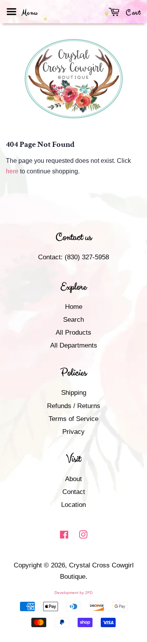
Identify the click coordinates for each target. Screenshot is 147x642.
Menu (28, 12)
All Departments (73, 345)
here (12, 171)
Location (73, 504)
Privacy (73, 431)
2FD (89, 592)
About (73, 479)
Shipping (73, 392)
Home (73, 306)
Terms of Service (73, 419)
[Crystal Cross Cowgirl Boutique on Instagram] (83, 536)
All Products (73, 332)
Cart (132, 12)
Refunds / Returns (73, 406)
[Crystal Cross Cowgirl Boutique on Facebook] (64, 536)
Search (73, 319)
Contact (73, 492)
